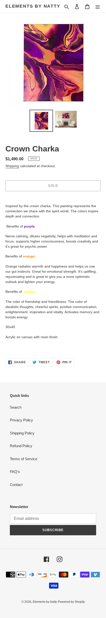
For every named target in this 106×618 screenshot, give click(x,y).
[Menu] (97, 6)
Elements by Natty (32, 6)
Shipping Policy (22, 433)
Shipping (12, 166)
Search (15, 407)
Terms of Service (23, 459)
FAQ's (15, 472)
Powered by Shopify (71, 602)
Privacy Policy (21, 420)
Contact (16, 485)
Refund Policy (21, 446)
